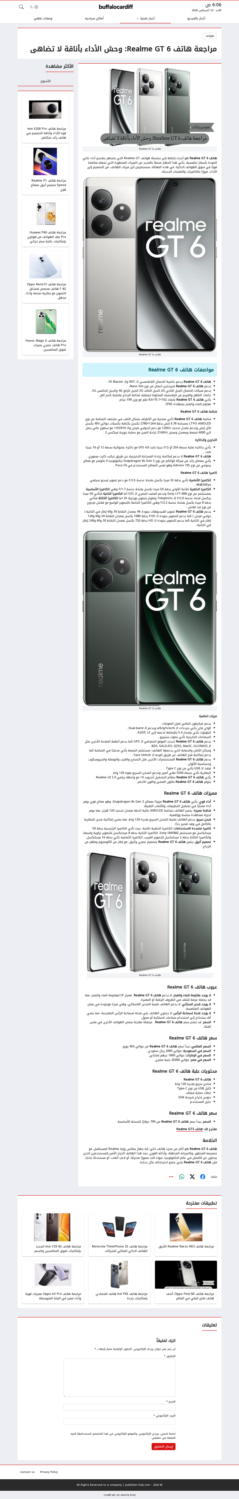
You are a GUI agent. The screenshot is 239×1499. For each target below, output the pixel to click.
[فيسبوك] (202, 1177)
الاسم (171, 1402)
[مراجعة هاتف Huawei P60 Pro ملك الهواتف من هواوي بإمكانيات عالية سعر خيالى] (45, 223)
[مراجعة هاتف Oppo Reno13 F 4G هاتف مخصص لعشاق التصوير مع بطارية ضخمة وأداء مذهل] (45, 277)
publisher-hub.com (137, 1484)
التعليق (170, 1356)
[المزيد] (171, 1177)
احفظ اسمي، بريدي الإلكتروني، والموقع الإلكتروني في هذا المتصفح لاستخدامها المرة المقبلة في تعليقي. (123, 1436)
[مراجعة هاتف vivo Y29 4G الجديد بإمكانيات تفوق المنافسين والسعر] (53, 1234)
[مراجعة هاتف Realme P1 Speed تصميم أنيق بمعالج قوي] (45, 171)
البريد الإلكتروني (164, 1416)
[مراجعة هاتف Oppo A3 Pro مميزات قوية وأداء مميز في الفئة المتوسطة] (53, 1282)
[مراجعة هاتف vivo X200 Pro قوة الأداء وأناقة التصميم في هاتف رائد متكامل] (45, 119)
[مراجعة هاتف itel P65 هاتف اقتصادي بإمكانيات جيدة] (119, 1282)
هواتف (210, 35)
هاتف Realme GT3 (189, 1129)
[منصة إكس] (192, 1177)
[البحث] (21, 7)
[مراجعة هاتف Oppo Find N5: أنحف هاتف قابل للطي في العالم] (186, 1282)
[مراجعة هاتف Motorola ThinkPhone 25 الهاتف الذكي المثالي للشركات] (119, 1234)
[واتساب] (181, 1177)
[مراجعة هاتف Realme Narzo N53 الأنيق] (186, 1234)
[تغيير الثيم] (34, 7)
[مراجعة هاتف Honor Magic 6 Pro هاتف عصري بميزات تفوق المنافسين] (45, 331)
